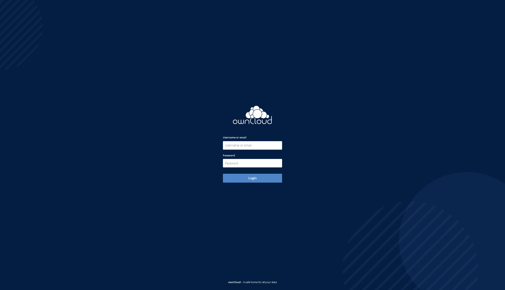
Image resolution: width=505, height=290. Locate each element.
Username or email (234, 137)
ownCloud (234, 282)
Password (229, 155)
